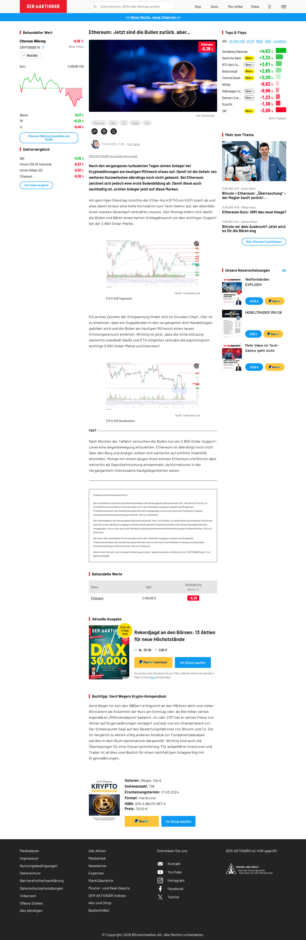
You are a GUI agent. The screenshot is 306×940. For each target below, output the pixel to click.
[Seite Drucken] (104, 131)
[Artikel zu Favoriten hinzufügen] (114, 131)
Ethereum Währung (33, 41)
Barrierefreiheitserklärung (42, 880)
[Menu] (283, 6)
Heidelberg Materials (235, 51)
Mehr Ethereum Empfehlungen (264, 241)
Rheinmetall (229, 71)
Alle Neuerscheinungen (279, 270)
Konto (152, 677)
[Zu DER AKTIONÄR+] (235, 6)
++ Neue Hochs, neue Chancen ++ (153, 17)
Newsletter (97, 865)
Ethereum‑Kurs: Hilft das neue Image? (254, 212)
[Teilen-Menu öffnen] (94, 131)
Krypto (135, 123)
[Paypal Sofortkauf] (142, 821)
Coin (146, 123)
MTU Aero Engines (231, 64)
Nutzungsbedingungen (38, 865)
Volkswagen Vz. (231, 91)
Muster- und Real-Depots (109, 888)
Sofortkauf (160, 662)
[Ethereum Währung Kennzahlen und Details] (52, 90)
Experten (96, 873)
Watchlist (32, 55)
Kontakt (174, 863)
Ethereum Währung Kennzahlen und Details (49, 137)
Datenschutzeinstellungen (41, 888)
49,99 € (254, 301)
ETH (124, 123)
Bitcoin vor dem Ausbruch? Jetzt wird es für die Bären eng (253, 228)
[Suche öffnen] (95, 6)
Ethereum (98, 123)
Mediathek (97, 858)
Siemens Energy (231, 98)
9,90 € (253, 334)
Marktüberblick (100, 880)
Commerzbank (231, 78)
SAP (224, 111)
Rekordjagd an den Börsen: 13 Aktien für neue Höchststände (174, 635)
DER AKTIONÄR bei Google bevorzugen (113, 156)
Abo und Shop (99, 902)
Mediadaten (29, 850)
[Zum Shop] (198, 6)
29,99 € (254, 367)
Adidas (226, 84)
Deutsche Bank (231, 58)
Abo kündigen (31, 910)
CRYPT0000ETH (30, 47)
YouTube (175, 872)
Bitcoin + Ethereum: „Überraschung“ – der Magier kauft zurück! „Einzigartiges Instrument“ (254, 195)
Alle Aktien (97, 850)
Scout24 (227, 104)
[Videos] (255, 6)
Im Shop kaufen (193, 662)
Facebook (175, 888)
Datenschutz (30, 873)
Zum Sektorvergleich (36, 185)
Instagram (176, 880)
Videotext (28, 895)
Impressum (29, 858)
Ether (113, 123)
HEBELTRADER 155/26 (263, 312)
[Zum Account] (214, 6)
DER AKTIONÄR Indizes (107, 895)
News (249, 58)
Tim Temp (133, 144)
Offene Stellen (31, 903)
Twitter (174, 897)
